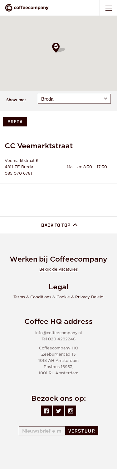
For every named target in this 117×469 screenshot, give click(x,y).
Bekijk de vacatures (58, 270)
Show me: (16, 100)
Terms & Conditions (32, 297)
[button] (58, 48)
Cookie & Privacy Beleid (80, 297)
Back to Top (56, 225)
